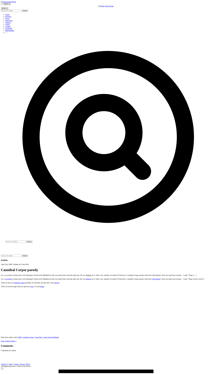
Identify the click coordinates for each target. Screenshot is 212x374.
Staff (10, 364)
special (56, 283)
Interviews (9, 20)
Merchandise (9, 30)
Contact (8, 26)
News (7, 18)
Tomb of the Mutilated (51, 337)
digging (88, 279)
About (7, 24)
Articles (8, 22)
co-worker (8, 279)
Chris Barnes (156, 279)
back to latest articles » (9, 341)
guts (32, 286)
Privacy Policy (25, 364)
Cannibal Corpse (19, 283)
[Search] (2, 4)
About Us (4, 364)
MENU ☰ (7, 4)
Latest (7, 14)
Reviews (8, 16)
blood (42, 286)
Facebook (8, 28)
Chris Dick (38, 337)
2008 (19, 337)
